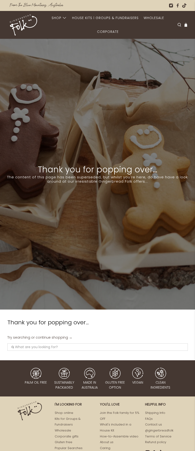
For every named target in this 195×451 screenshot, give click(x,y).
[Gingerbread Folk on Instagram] (171, 5)
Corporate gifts (66, 436)
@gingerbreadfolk (159, 430)
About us (106, 442)
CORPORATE (108, 31)
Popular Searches (69, 448)
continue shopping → (54, 337)
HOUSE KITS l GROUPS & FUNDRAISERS (105, 17)
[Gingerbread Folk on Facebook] (178, 5)
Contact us (153, 424)
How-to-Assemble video (119, 436)
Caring (105, 448)
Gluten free (63, 442)
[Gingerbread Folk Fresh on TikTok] (184, 5)
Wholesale (63, 430)
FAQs (149, 418)
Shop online (64, 413)
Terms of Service (158, 436)
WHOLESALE (154, 17)
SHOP (56, 17)
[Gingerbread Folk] (23, 25)
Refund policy (155, 442)
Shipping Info (155, 413)
